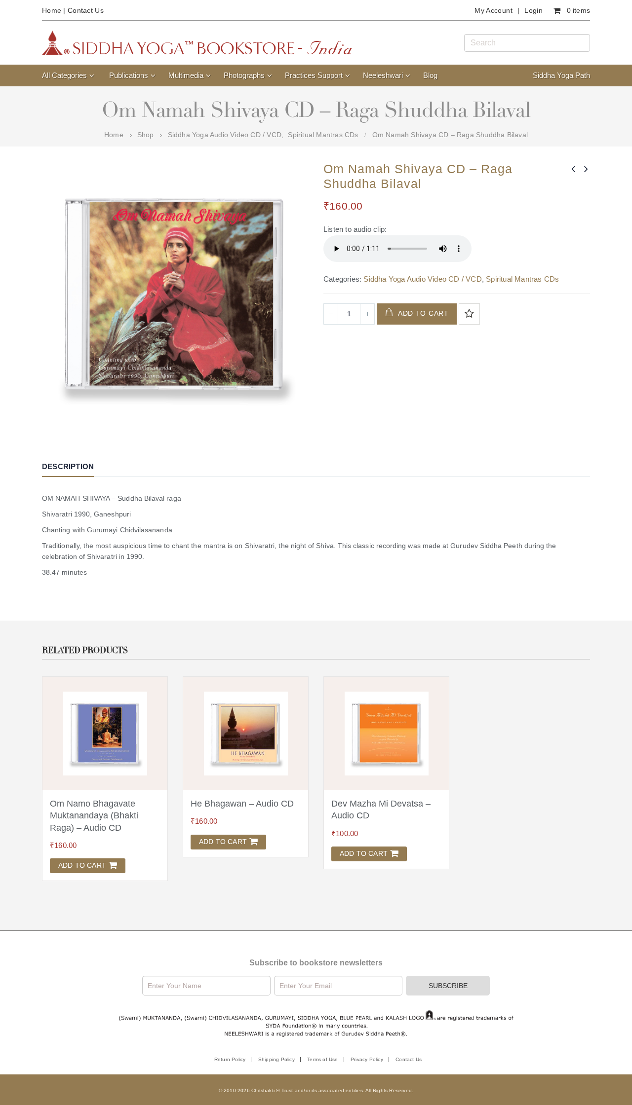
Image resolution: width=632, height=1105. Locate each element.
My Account (493, 10)
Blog (430, 75)
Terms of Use (322, 1059)
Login (533, 10)
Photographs (244, 75)
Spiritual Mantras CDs (522, 279)
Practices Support (314, 75)
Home (51, 10)
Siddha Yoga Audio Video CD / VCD (422, 279)
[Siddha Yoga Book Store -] (197, 43)
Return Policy (230, 1059)
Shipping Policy (276, 1059)
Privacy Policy (367, 1059)
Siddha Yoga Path (561, 75)
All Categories (64, 75)
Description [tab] (68, 466)
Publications (128, 75)
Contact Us (86, 10)
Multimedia (185, 75)
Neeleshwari (383, 75)
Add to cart (423, 313)
